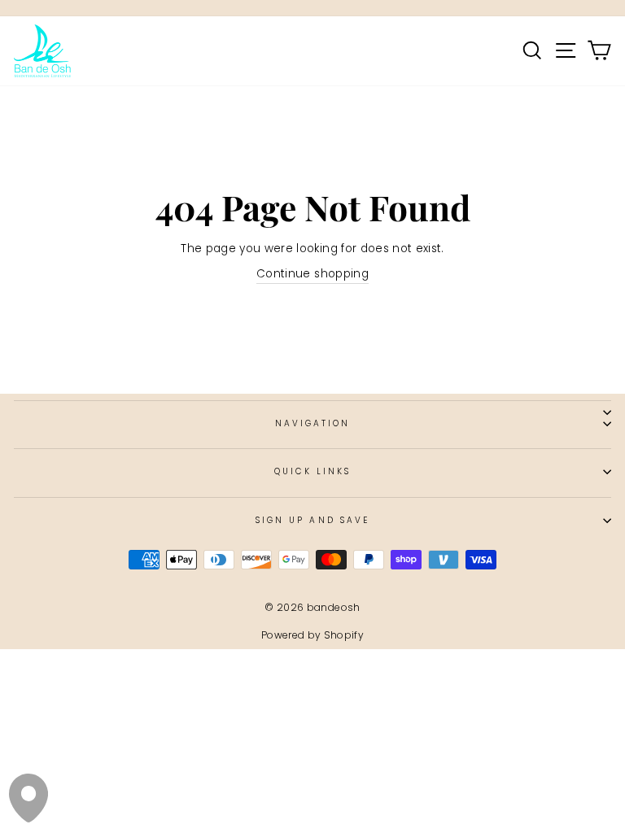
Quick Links (313, 471)
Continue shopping (312, 273)
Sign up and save (312, 520)
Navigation (313, 423)
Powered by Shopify (312, 635)
